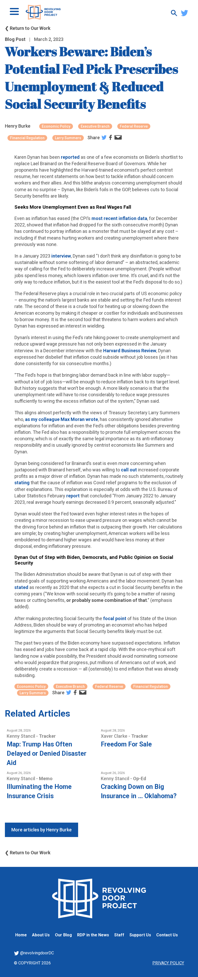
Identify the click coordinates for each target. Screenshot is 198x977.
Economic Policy (56, 126)
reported (70, 157)
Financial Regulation (27, 138)
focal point (114, 618)
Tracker (47, 736)
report (73, 495)
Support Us (140, 934)
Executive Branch (95, 126)
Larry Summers (68, 138)
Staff (119, 934)
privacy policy (168, 963)
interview (61, 256)
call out (129, 469)
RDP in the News (93, 934)
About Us (41, 934)
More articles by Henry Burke (41, 829)
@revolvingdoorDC (36, 952)
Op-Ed (139, 778)
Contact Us (167, 934)
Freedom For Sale (126, 744)
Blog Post (15, 39)
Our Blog (63, 934)
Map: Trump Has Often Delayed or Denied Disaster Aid (46, 754)
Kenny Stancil (21, 736)
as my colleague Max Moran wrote (61, 419)
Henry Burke (17, 126)
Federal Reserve (134, 126)
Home (21, 934)
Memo (46, 778)
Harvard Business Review (129, 350)
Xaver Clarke (114, 736)
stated (21, 587)
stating (22, 482)
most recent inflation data (119, 218)
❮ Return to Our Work (28, 28)
